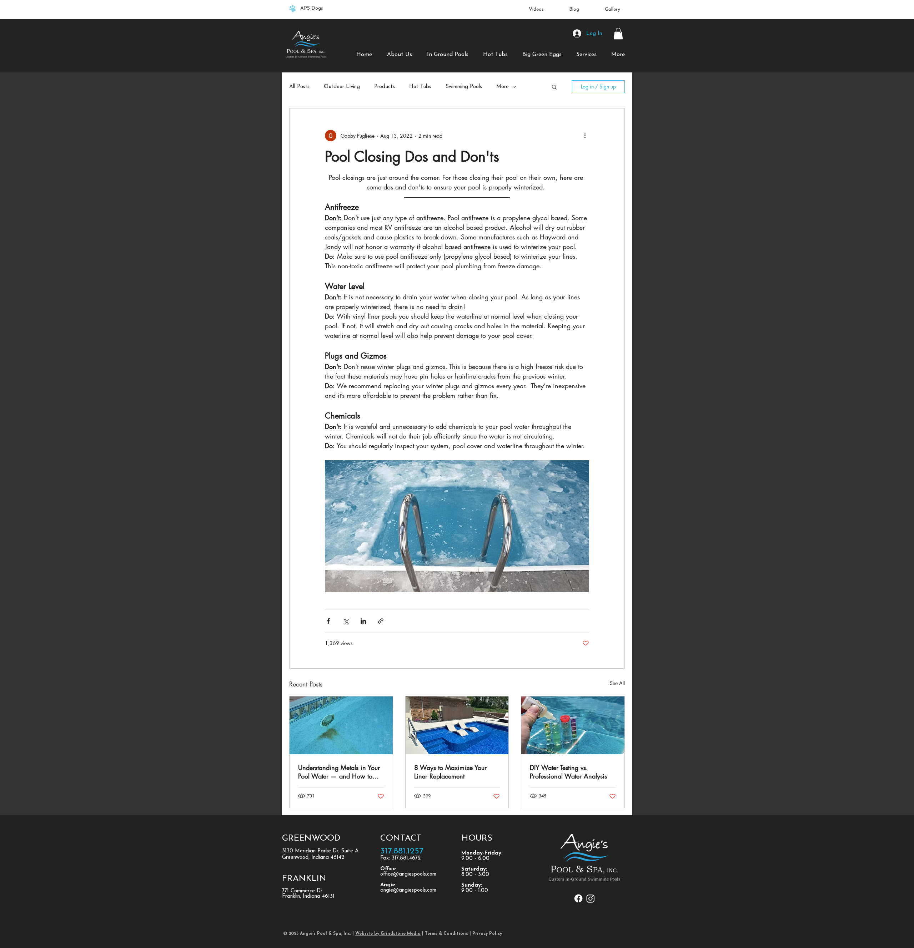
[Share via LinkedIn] (363, 621)
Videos (536, 9)
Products (384, 87)
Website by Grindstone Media (388, 934)
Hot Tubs (420, 87)
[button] (618, 33)
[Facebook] (578, 898)
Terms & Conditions (446, 934)
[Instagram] (590, 898)
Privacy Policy (487, 934)
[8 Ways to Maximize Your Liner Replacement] (457, 725)
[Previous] (49, 9)
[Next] (865, 9)
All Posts (299, 87)
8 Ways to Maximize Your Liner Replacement (450, 771)
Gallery (612, 9)
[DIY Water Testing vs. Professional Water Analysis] (572, 725)
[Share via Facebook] (328, 621)
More (502, 87)
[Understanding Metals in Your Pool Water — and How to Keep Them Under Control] (341, 725)
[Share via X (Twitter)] (345, 621)
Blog (574, 9)
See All (617, 683)
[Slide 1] (457, 4)
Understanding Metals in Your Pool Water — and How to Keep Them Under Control (339, 771)
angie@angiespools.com (408, 890)
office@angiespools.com (408, 874)
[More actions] (585, 135)
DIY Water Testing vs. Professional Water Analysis (568, 771)
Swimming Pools (464, 87)
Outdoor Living (342, 87)
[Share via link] (380, 621)
